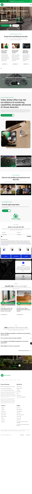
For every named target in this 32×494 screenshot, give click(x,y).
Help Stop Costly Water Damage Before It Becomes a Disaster (23, 310)
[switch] (12, 250)
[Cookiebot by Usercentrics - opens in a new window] (27, 236)
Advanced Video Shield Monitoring (26, 51)
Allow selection (16, 256)
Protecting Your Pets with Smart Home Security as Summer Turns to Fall (6, 310)
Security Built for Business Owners (15, 51)
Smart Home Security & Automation (4, 51)
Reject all (6, 256)
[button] (1, 161)
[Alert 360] (2, 4)
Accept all (26, 256)
